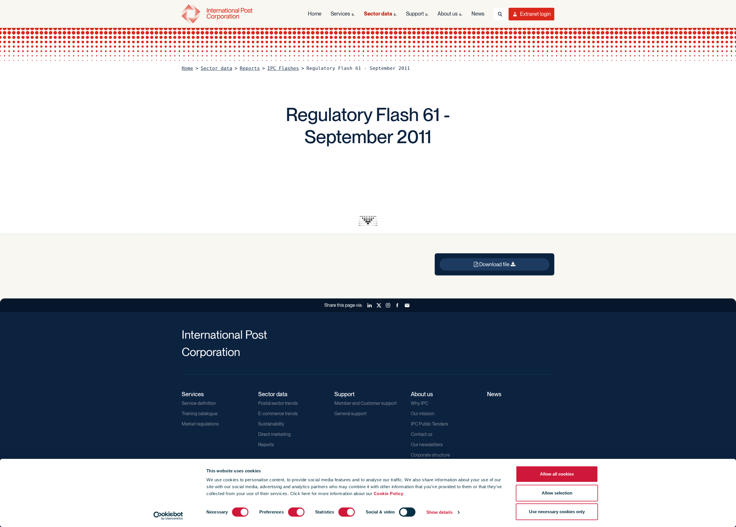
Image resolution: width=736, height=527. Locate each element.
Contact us (421, 434)
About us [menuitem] (448, 14)
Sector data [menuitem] (378, 14)
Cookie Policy (388, 493)
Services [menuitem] (340, 14)
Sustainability (271, 424)
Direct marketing (274, 434)
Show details (439, 512)
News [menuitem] (477, 14)
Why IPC (419, 403)
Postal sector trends (278, 403)
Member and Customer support (365, 403)
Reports (250, 68)
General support (350, 413)
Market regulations (200, 424)
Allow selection (557, 492)
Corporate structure (430, 455)
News (494, 394)
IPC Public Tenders (429, 424)
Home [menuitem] (314, 14)
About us (422, 394)
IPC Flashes (283, 68)
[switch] (296, 512)
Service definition (199, 403)
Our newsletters (427, 444)
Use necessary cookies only (557, 511)
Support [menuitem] (415, 14)
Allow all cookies (557, 474)
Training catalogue (200, 413)
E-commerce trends (278, 413)
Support (344, 394)
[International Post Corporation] (218, 14)
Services (193, 394)
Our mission (422, 413)
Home (187, 68)
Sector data (216, 68)
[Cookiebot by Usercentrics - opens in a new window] (168, 515)
